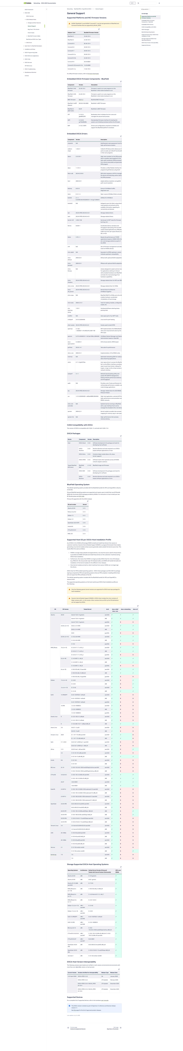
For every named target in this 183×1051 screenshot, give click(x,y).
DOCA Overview (30, 16)
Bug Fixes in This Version (33, 29)
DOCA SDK (27, 13)
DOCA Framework (29, 9)
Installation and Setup (30, 49)
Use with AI (145, 9)
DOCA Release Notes (31, 19)
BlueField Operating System (148, 32)
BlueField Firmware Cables (34, 36)
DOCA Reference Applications (32, 55)
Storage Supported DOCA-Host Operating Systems (149, 39)
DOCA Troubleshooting (30, 69)
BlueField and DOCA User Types (33, 39)
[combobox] (147, 3)
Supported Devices (146, 45)
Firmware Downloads (93, 73)
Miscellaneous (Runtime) (30, 72)
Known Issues (31, 32)
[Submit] (138, 3)
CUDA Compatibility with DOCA (149, 27)
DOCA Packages (145, 29)
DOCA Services (28, 62)
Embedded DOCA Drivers (147, 24)
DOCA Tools (27, 59)
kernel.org (53, 854)
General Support (32, 26)
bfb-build (81, 496)
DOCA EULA (29, 42)
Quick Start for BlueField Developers (33, 46)
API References (28, 65)
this (75, 1010)
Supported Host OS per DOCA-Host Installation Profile (150, 35)
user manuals (104, 1000)
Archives (27, 75)
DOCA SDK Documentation (48, 3)
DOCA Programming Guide (31, 52)
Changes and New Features (34, 22)
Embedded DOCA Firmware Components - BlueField (148, 21)
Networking (37, 3)
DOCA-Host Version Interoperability (150, 42)
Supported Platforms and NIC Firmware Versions (149, 17)
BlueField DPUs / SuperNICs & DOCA (82, 9)
